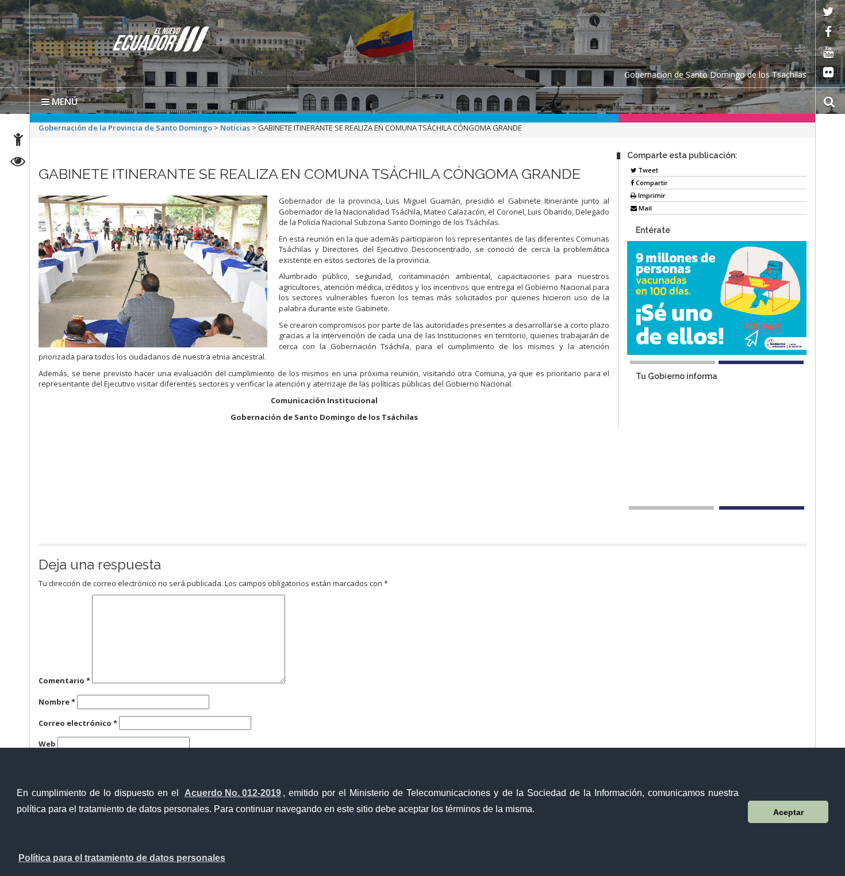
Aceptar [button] (788, 812)
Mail (644, 208)
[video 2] (761, 508)
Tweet (647, 170)
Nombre (57, 702)
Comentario (64, 680)
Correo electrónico (78, 723)
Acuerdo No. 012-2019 (233, 793)
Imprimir (651, 195)
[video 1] (671, 508)
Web (47, 744)
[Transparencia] (18, 163)
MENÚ (63, 101)
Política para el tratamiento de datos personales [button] (121, 858)
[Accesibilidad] (18, 141)
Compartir (651, 182)
